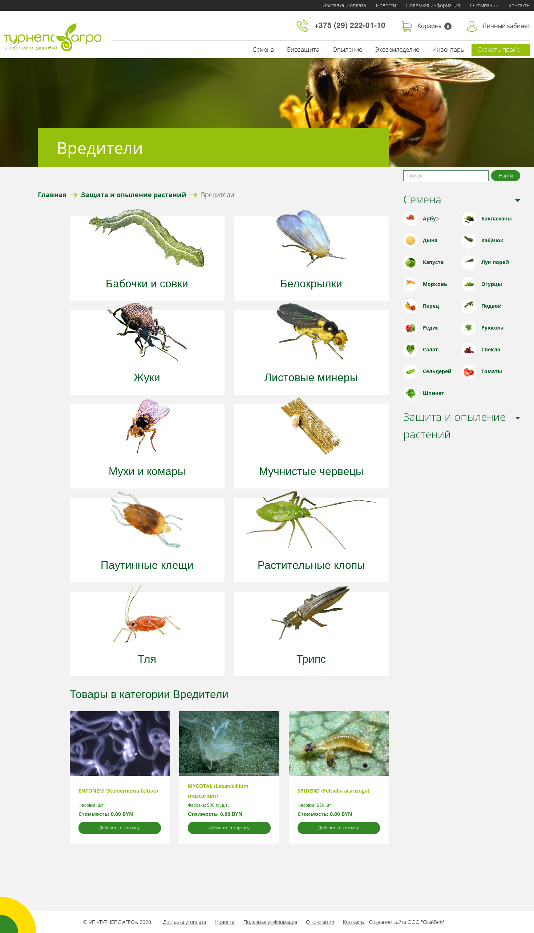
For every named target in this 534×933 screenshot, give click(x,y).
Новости (386, 5)
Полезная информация (433, 5)
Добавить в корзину (119, 828)
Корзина (433, 25)
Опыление (347, 49)
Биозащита (303, 49)
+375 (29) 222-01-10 (351, 24)
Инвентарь (448, 49)
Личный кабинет (506, 25)
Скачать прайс (498, 49)
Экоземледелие (397, 49)
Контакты (354, 921)
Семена (263, 49)
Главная (52, 194)
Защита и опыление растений (133, 194)
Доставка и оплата (344, 5)
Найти (506, 175)
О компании (484, 5)
